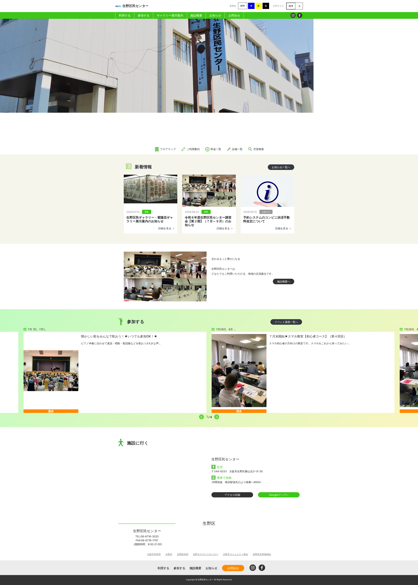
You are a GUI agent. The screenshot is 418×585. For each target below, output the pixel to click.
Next (215, 416)
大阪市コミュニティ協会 (235, 554)
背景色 (233, 6)
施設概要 (195, 568)
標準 (242, 5)
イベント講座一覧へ (286, 322)
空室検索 (258, 149)
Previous (200, 416)
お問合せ (233, 568)
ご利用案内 (193, 149)
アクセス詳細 (232, 494)
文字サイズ (278, 6)
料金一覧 (215, 149)
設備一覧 (236, 149)
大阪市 (168, 554)
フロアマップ (167, 149)
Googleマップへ (279, 494)
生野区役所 (182, 554)
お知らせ (211, 568)
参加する (179, 568)
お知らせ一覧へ (281, 167)
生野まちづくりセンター (205, 554)
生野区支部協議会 (262, 554)
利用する (163, 568)
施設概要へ (283, 281)
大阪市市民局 (154, 554)
